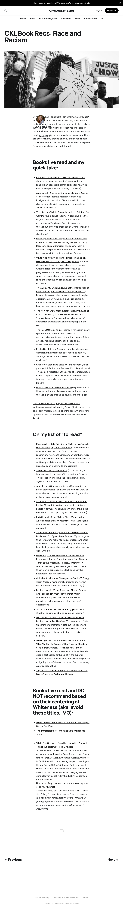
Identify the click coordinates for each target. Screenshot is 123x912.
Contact (57, 897)
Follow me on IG (71, 897)
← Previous (13, 859)
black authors (44, 136)
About (32, 18)
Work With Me (90, 18)
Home (23, 18)
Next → (113, 859)
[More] (102, 18)
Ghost (76, 903)
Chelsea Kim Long (61, 10)
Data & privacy (42, 897)
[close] (120, 3)
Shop (77, 18)
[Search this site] (5, 10)
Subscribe (66, 18)
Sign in (99, 10)
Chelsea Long (44, 126)
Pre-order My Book (48, 18)
